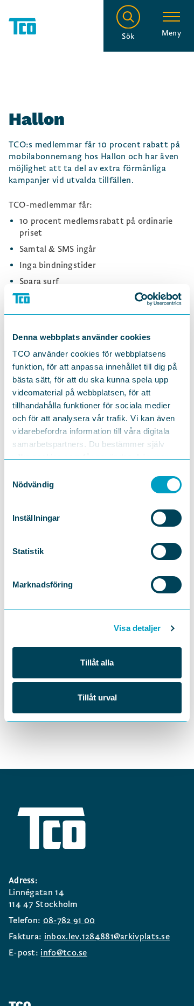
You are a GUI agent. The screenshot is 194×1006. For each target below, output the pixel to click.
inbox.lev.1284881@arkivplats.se (107, 936)
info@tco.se (63, 952)
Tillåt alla (97, 662)
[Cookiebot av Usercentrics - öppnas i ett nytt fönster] (137, 299)
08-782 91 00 (69, 920)
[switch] (166, 518)
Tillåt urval (97, 697)
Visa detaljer (137, 628)
